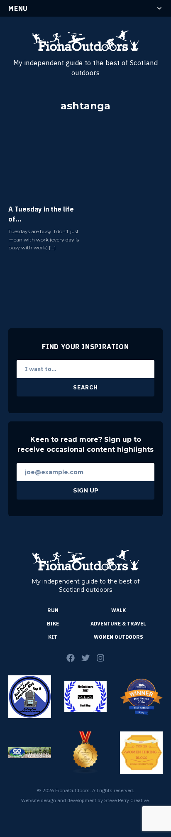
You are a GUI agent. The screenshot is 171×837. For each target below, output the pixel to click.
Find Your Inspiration (85, 346)
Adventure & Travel (118, 623)
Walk (118, 610)
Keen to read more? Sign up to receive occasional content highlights (85, 444)
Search (85, 387)
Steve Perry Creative (126, 800)
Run (53, 610)
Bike (53, 623)
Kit (52, 637)
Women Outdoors (118, 637)
